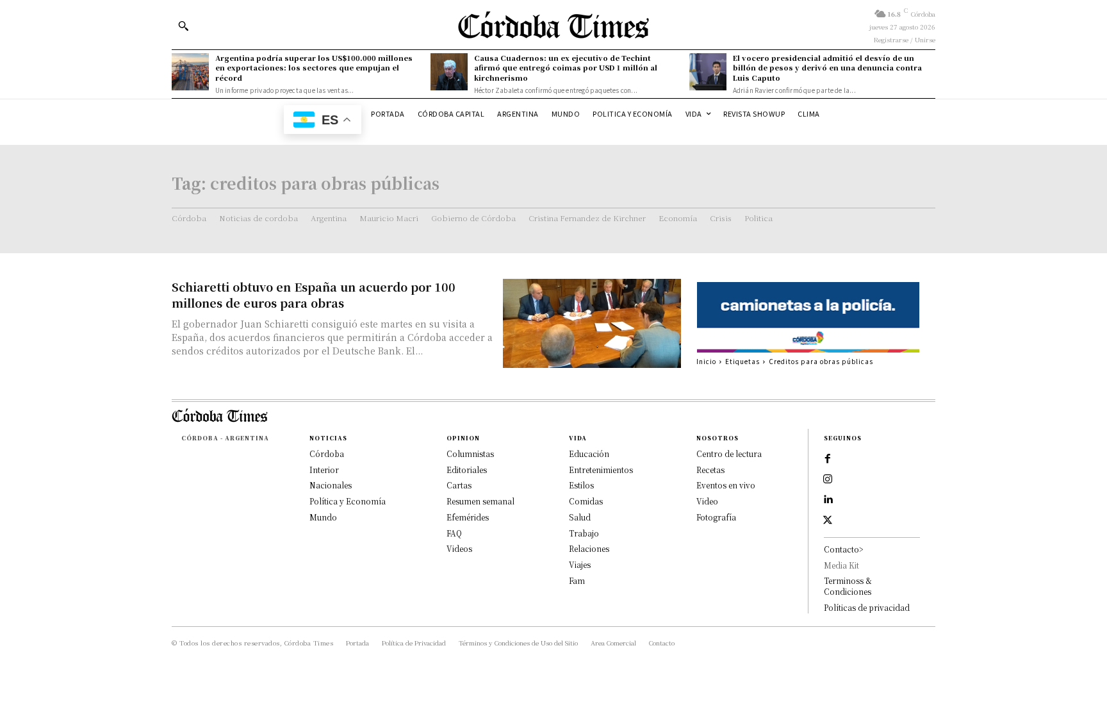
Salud (580, 517)
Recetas (710, 469)
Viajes (580, 564)
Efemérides (468, 517)
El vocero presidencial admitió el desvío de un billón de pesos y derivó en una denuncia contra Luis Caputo (827, 68)
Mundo (323, 517)
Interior (324, 469)
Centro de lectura (729, 453)
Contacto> (844, 549)
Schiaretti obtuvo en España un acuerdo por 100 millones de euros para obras (313, 294)
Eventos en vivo (725, 484)
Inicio (706, 361)
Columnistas (470, 453)
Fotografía (716, 517)
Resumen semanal (480, 500)
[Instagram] (827, 479)
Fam (577, 580)
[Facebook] (827, 459)
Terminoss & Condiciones (848, 586)
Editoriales (467, 469)
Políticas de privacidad (867, 607)
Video (707, 500)
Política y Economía (347, 500)
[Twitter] (827, 520)
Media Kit (841, 565)
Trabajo (584, 533)
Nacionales (330, 484)
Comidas (586, 500)
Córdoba (326, 453)
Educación (589, 453)
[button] (183, 25)
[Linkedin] (827, 500)
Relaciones (589, 548)
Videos (459, 548)
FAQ (454, 533)
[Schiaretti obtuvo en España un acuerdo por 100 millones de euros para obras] (592, 323)
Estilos (581, 484)
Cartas (459, 484)
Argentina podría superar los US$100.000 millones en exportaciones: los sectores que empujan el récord (314, 68)
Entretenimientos (601, 469)
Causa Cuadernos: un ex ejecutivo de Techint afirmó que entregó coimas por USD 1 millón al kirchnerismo (565, 68)
